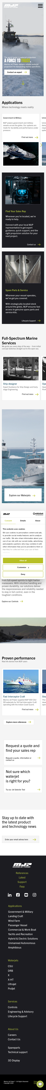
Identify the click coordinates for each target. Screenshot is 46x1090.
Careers (12, 1034)
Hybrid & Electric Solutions (23, 938)
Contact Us (14, 1039)
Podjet (11, 988)
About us (13, 1028)
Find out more (27, 137)
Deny (23, 574)
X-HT (11, 979)
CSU (10, 966)
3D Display (14, 1060)
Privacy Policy (36, 1082)
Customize (21, 567)
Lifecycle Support (29, 320)
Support (22, 881)
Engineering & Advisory (20, 1011)
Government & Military (20, 911)
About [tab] (37, 521)
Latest (22, 877)
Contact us (31, 244)
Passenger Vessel (17, 925)
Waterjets (13, 960)
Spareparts (14, 1047)
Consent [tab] (8, 521)
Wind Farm (14, 920)
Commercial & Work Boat (22, 929)
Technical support (17, 1051)
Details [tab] (23, 521)
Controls (12, 1007)
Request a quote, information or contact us (18, 759)
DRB (10, 970)
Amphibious (14, 947)
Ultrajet (12, 983)
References (22, 872)
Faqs (22, 886)
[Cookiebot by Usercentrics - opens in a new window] (33, 514)
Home (11, 5)
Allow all (23, 560)
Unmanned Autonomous (21, 942)
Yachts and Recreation (20, 933)
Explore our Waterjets (20, 495)
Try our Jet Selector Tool (15, 789)
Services (12, 1001)
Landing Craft (15, 916)
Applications (15, 905)
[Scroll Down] (23, 82)
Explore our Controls (10, 601)
